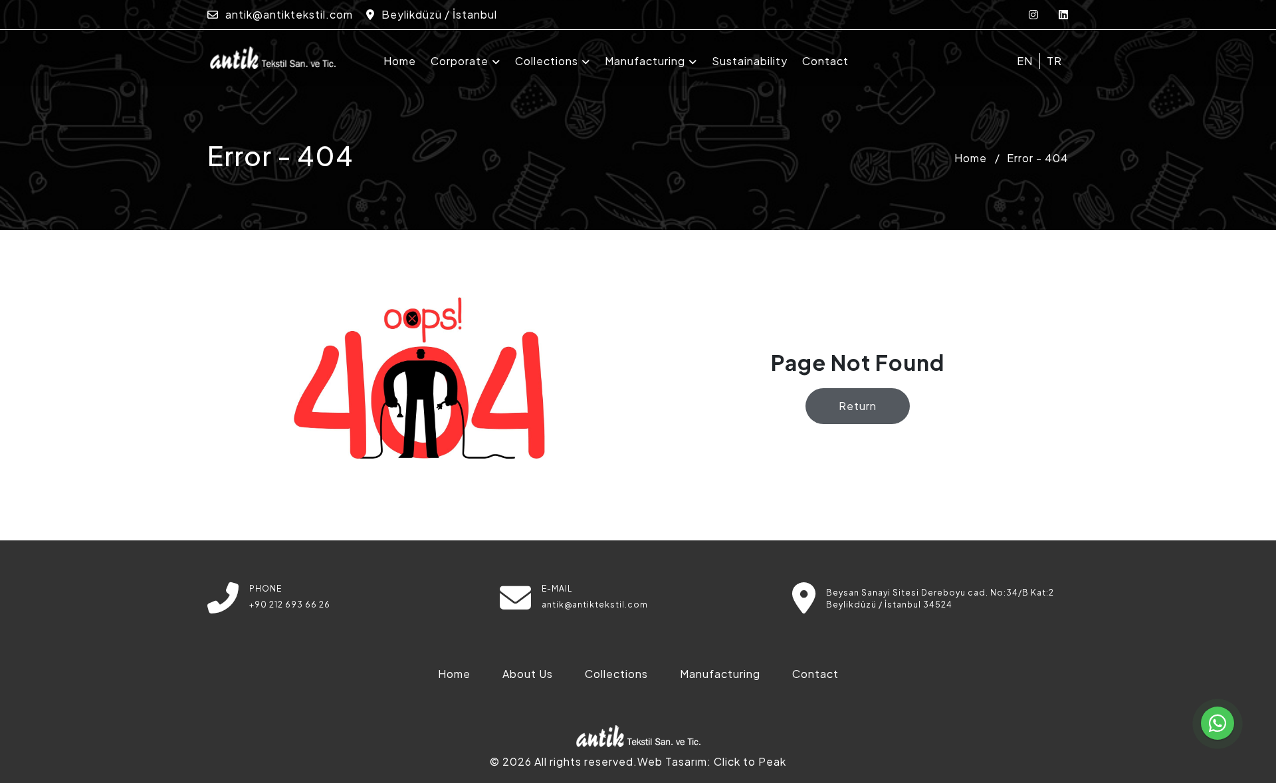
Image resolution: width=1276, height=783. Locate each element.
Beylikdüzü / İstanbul (438, 14)
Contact (825, 61)
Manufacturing (645, 61)
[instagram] (1034, 14)
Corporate (459, 61)
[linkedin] (1064, 14)
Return (858, 406)
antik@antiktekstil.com (288, 14)
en (1025, 61)
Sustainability (750, 61)
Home (399, 61)
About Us (527, 674)
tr (1054, 61)
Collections (546, 61)
